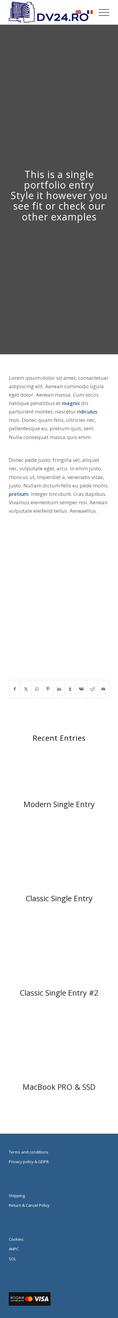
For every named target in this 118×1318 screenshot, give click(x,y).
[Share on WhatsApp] (36, 689)
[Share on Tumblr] (70, 689)
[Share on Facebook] (14, 689)
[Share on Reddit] (92, 689)
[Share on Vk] (81, 689)
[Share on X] (26, 689)
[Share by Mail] (103, 689)
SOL (12, 1258)
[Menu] (101, 12)
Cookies (16, 1239)
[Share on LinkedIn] (59, 689)
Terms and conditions (28, 1152)
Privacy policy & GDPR (29, 1161)
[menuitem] (101, 12)
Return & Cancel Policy (29, 1205)
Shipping (17, 1195)
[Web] (49, 12)
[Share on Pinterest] (48, 689)
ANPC (14, 1249)
